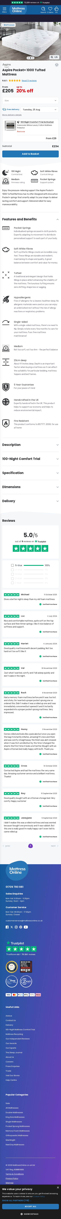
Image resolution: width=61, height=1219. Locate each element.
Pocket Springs (47, 179)
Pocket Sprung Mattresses (18, 1126)
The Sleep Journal (14, 1052)
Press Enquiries (13, 1066)
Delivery (9, 1025)
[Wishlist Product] (57, 65)
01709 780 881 (14, 887)
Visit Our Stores (13, 1075)
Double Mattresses (14, 1112)
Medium (15, 179)
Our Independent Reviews (18, 1038)
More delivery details (12, 114)
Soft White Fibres (48, 171)
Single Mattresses (14, 1121)
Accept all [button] (30, 1206)
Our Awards (11, 1043)
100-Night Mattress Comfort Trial (20, 1029)
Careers (9, 1061)
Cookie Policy (39, 1196)
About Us (10, 1057)
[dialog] (30, 1202)
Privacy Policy (12, 1178)
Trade (8, 1071)
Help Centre (11, 1080)
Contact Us (11, 1020)
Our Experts (11, 1048)
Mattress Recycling (14, 1034)
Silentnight (10, 1140)
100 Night (16, 171)
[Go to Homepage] (18, 9)
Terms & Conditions (15, 1174)
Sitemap (9, 1183)
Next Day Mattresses (15, 1144)
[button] (19, 80)
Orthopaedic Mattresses (17, 1135)
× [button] (58, 1188)
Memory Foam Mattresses (18, 1131)
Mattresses (9, 25)
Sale (8, 1103)
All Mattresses (12, 1108)
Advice (9, 1015)
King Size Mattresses (15, 1117)
